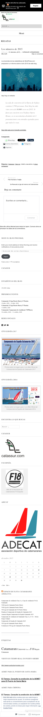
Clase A (28, 649)
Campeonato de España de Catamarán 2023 (13, 621)
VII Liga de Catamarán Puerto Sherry (12, 623)
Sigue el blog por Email (12, 238)
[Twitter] (5, 325)
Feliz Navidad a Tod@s (15, 179)
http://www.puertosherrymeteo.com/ (12, 665)
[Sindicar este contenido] (2, 591)
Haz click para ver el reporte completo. (13, 130)
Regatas (6, 41)
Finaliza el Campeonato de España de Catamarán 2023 (16, 612)
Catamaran (11, 164)
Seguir (6, 256)
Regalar (35, 6)
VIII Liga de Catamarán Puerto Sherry (12, 605)
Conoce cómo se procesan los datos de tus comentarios (20, 227)
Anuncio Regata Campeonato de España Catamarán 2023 (17, 614)
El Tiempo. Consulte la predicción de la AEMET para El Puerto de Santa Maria (20, 680)
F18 (32, 649)
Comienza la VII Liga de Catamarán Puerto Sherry (15, 626)
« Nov (3, 585)
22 (10, 577)
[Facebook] (2, 325)
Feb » (7, 585)
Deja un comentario (37, 54)
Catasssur (17, 164)
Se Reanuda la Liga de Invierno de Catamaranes (24, 183)
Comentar (31, 218)
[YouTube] (8, 325)
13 (38, 570)
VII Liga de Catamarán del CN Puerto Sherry (14, 610)
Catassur (5, 268)
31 (21, 580)
